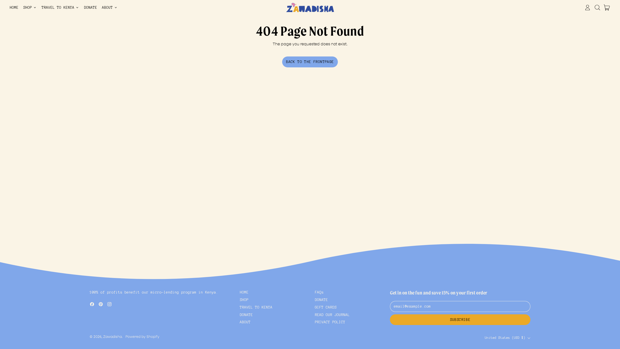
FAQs (319, 292)
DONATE (90, 7)
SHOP (244, 300)
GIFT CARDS (326, 307)
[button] (597, 7)
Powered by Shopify (142, 337)
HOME (14, 7)
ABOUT (245, 322)
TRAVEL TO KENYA (256, 307)
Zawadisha (112, 337)
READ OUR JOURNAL (332, 315)
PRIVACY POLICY (330, 322)
